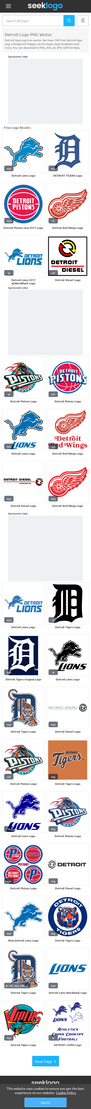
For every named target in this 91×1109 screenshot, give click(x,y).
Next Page (43, 1061)
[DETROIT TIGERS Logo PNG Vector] (68, 152)
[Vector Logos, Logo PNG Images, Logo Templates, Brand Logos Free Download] (45, 6)
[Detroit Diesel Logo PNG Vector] (68, 256)
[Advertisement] (45, 91)
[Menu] (8, 6)
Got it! (45, 1102)
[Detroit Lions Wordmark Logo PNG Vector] (68, 969)
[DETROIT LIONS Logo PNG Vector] (68, 1021)
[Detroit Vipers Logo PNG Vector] (23, 1021)
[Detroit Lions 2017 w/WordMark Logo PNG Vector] (23, 256)
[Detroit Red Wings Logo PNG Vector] (68, 204)
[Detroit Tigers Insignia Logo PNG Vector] (23, 655)
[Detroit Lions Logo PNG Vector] (23, 152)
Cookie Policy (66, 1092)
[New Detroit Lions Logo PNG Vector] (23, 917)
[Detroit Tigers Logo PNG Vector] (68, 603)
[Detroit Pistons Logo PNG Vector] (23, 377)
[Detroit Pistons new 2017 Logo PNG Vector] (23, 204)
